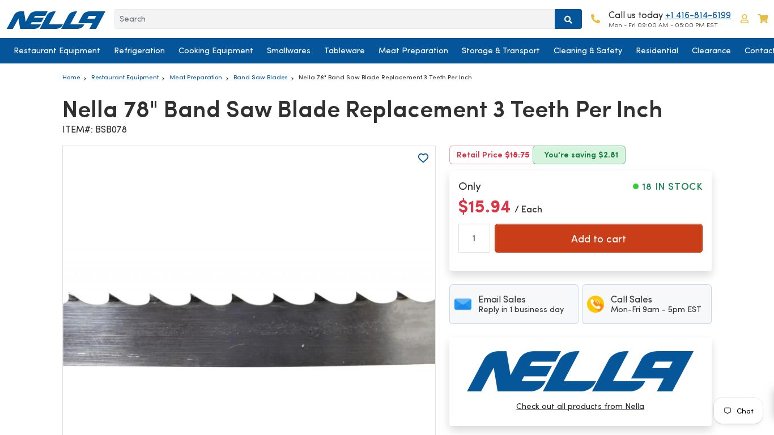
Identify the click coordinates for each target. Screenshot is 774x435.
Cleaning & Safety (588, 50)
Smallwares (289, 50)
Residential (657, 50)
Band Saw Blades (260, 77)
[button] (744, 19)
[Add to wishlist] (423, 158)
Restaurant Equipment (57, 50)
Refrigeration (139, 50)
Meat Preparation (413, 50)
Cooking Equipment (215, 50)
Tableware (344, 50)
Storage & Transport (501, 50)
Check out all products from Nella (580, 406)
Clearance (711, 50)
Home (71, 77)
